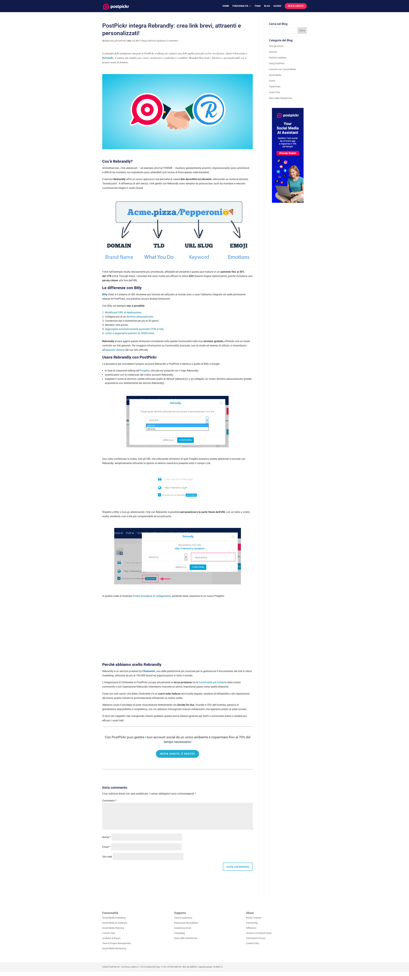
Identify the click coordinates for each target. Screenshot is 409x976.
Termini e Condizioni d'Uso (259, 933)
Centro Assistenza (183, 917)
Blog (144, 40)
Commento (109, 800)
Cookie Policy (252, 943)
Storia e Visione (253, 917)
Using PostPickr (277, 63)
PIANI (258, 6)
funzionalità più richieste (213, 682)
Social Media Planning (113, 928)
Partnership (252, 923)
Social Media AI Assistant (114, 923)
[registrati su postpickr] (288, 155)
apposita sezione (115, 349)
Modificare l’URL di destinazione (123, 312)
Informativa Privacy (256, 938)
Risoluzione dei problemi (186, 923)
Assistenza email (182, 928)
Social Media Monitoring (114, 948)
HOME (226, 6)
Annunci (273, 52)
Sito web (107, 856)
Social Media (275, 75)
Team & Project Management (116, 943)
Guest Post (274, 92)
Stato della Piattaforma (280, 98)
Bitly (104, 294)
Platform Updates (156, 40)
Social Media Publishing (114, 917)
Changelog (179, 933)
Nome (106, 837)
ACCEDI (277, 6)
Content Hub (108, 933)
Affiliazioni (251, 928)
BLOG (267, 6)
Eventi (272, 80)
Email (106, 846)
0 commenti (172, 40)
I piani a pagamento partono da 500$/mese (129, 333)
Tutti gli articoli (276, 46)
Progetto (145, 370)
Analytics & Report (111, 938)
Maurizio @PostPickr (115, 40)
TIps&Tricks (274, 86)
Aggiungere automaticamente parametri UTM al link (134, 329)
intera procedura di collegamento (152, 596)
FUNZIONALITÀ (240, 6)
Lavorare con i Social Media (282, 69)
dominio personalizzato (140, 316)
